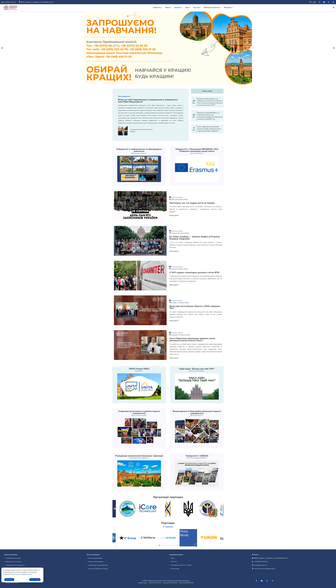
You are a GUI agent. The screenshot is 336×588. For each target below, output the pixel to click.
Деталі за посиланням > (197, 371)
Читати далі (173, 215)
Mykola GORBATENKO (186, 583)
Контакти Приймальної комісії (98, 569)
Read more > (139, 371)
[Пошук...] (333, 8)
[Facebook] (319, 2)
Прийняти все (9, 579)
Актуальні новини (177, 197)
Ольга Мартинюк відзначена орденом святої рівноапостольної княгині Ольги (192, 339)
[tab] (165, 516)
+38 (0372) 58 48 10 (261, 562)
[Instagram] (328, 2)
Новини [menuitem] (167, 7)
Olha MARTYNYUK (155, 583)
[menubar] (194, 7)
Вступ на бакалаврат (95, 558)
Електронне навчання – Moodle (181, 565)
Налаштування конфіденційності (265, 569)
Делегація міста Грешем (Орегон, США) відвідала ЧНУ (194, 307)
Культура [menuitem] (196, 7)
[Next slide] (333, 48)
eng (310, 2)
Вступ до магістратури (95, 562)
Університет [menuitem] (157, 7)
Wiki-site (174, 562)
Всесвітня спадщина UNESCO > (197, 458)
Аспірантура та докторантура (98, 565)
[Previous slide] (2, 48)
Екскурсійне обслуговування (15, 565)
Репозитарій (175, 569)
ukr (314, 2)
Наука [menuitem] (187, 7)
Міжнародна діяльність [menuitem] (212, 7)
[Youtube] (324, 2)
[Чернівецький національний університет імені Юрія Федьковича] (10, 8)
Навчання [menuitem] (177, 7)
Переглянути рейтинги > (139, 153)
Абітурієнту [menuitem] (228, 7)
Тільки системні (35, 579)
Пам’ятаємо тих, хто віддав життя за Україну (192, 203)
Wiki (172, 558)
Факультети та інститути (14, 562)
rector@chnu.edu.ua (260, 565)
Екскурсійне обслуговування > (139, 458)
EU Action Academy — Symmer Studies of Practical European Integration (194, 237)
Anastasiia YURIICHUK (170, 583)
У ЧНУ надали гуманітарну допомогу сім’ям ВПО (194, 272)
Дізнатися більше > (196, 153)
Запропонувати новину (13, 558)
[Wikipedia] (333, 2)
